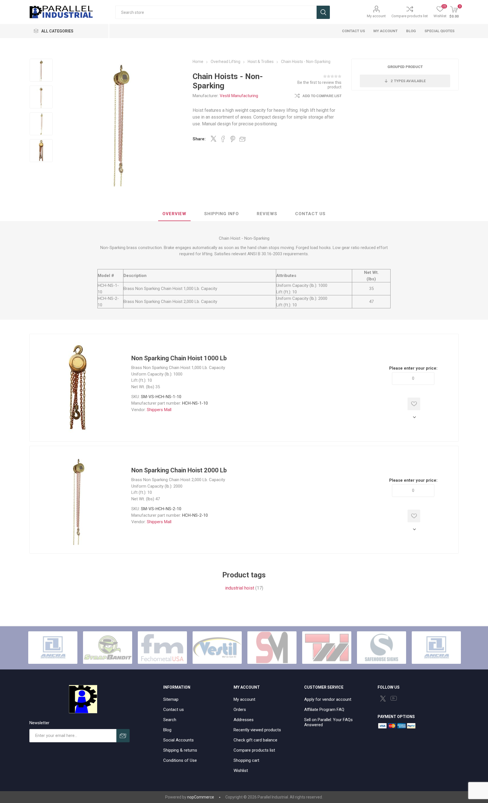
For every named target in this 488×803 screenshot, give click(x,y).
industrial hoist (239, 588)
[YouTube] (393, 698)
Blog (167, 729)
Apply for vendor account (327, 699)
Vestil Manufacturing (239, 95)
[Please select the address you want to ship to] (413, 417)
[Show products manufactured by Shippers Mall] (272, 647)
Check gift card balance (255, 740)
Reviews (267, 213)
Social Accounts (178, 740)
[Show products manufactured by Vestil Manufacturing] (217, 647)
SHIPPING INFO (221, 213)
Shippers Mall (159, 409)
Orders (240, 709)
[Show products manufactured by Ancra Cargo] (52, 647)
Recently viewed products (257, 729)
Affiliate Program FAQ (324, 709)
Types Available (408, 81)
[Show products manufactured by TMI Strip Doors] (326, 647)
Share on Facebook (223, 139)
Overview (174, 213)
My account (376, 16)
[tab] (174, 214)
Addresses (244, 719)
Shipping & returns (180, 750)
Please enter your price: (413, 368)
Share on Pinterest (233, 139)
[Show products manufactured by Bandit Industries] (107, 647)
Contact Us (310, 213)
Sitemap (170, 699)
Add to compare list (321, 96)
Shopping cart (246, 760)
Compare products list (409, 16)
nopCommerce (200, 797)
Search (323, 12)
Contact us (173, 709)
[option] (41, 70)
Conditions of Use (180, 760)
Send (123, 735)
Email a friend (242, 139)
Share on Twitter (213, 138)
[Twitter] (382, 698)
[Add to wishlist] (414, 404)
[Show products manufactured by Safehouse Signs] (381, 647)
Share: (199, 138)
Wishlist (241, 770)
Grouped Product (405, 67)
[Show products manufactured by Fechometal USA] (162, 647)
